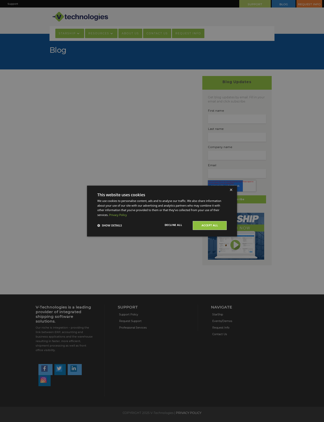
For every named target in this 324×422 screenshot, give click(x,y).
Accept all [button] (210, 225)
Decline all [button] (173, 225)
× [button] (231, 190)
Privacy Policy (118, 215)
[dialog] (162, 211)
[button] (109, 225)
